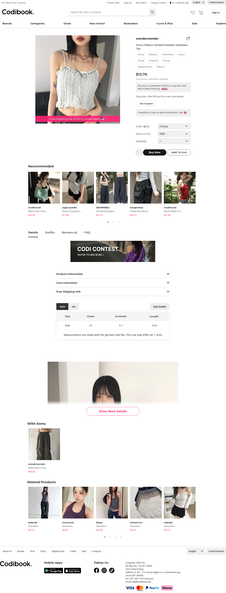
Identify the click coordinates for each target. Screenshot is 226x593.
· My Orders (141, 2)
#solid (141, 60)
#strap (166, 60)
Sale (194, 23)
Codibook (18, 11)
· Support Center (158, 2)
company (96, 551)
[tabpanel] (45, 194)
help (84, 551)
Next (200, 194)
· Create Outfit (112, 2)
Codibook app (182, 2)
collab (73, 551)
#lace (182, 54)
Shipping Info (58, 551)
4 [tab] (121, 537)
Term (32, 551)
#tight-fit (153, 60)
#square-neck (145, 66)
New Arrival (97, 23)
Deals (67, 23)
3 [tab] (118, 222)
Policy (43, 551)
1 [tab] (107, 222)
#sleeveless (168, 54)
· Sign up (127, 2)
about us (7, 551)
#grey (141, 54)
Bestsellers (131, 23)
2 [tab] (113, 222)
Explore (221, 23)
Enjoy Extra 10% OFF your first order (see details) (160, 96)
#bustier (153, 54)
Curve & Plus (165, 23)
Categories (37, 23)
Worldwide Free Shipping (13, 2)
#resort (161, 66)
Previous (25, 194)
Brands (7, 23)
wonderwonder (147, 38)
